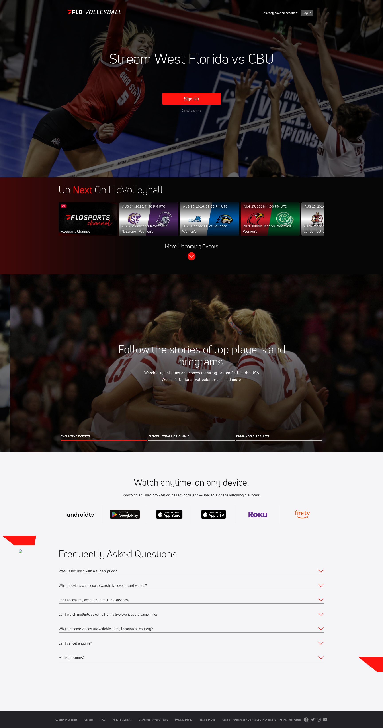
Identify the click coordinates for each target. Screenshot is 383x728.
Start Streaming (88, 224)
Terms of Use (207, 719)
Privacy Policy (183, 719)
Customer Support (66, 719)
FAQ (103, 719)
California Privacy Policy (153, 719)
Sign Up (191, 98)
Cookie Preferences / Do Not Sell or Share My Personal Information (262, 719)
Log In (307, 13)
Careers (89, 719)
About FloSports (122, 719)
